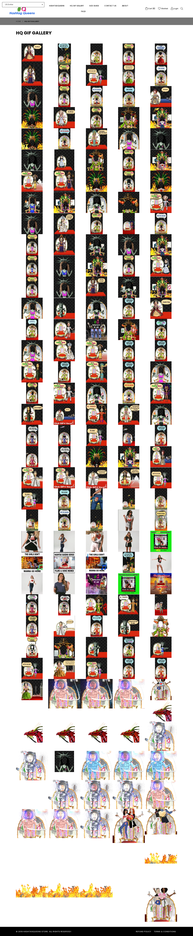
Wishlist (164, 8)
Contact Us (110, 6)
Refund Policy (143, 931)
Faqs (83, 11)
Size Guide (94, 6)
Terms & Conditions (165, 931)
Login (175, 8)
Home (18, 21)
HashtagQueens (56, 6)
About (125, 6)
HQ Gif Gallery (77, 6)
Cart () (151, 8)
